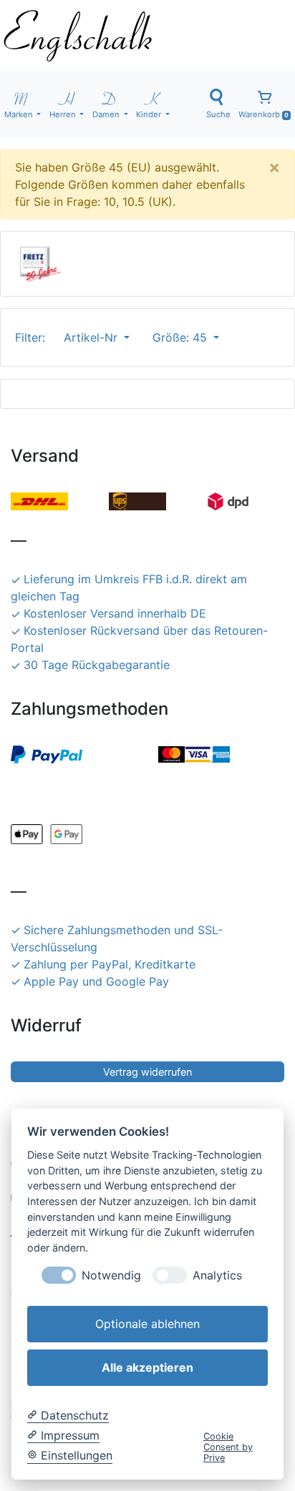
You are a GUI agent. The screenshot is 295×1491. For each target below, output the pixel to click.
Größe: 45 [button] (182, 337)
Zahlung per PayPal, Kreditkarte (109, 964)
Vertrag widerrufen (147, 1072)
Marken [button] (19, 114)
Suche (218, 114)
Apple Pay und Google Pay (96, 981)
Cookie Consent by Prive (228, 1447)
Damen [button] (107, 114)
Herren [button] (63, 114)
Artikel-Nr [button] (92, 337)
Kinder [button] (149, 114)
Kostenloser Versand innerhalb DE (115, 613)
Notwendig (111, 1275)
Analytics (217, 1275)
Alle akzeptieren (147, 1367)
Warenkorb (263, 114)
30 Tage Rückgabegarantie (97, 665)
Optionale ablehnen (147, 1324)
